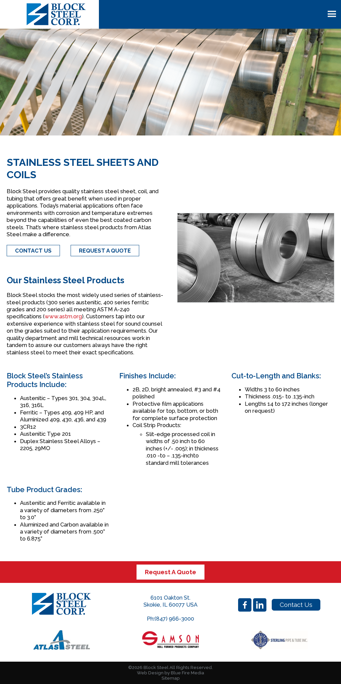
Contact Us (296, 604)
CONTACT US (33, 250)
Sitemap (171, 678)
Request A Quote (170, 572)
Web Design (150, 672)
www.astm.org (63, 316)
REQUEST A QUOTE (105, 250)
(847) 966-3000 (174, 618)
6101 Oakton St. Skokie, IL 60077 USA (170, 601)
